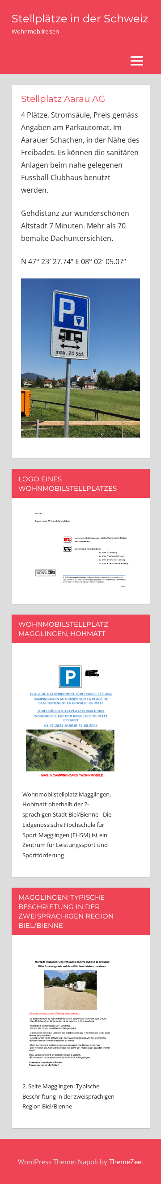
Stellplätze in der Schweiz (80, 18)
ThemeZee (125, 1161)
